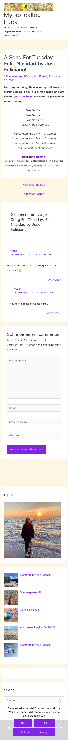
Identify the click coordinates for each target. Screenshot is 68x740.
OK (23, 722)
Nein (44, 722)
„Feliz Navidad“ (23, 96)
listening (39, 156)
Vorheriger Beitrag (34, 184)
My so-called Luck (22, 18)
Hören (28, 76)
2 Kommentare (13, 76)
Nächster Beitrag (34, 193)
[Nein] (63, 722)
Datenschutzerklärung (34, 732)
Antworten (54, 279)
